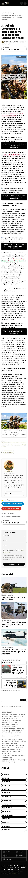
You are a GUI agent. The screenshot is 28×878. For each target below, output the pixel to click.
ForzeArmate (17, 731)
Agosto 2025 (6, 819)
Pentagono (7, 751)
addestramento (8, 712)
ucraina (6, 762)
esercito (15, 725)
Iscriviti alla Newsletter (12, 508)
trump (22, 760)
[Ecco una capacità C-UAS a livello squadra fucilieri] (14, 585)
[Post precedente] (6, 669)
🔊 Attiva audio (21, 56)
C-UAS (4, 514)
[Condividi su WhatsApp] (9, 49)
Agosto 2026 (6, 774)
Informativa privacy (7, 868)
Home (3, 13)
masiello (6, 747)
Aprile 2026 (5, 789)
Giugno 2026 (6, 782)
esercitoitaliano (9, 727)
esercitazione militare (8, 516)
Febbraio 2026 (6, 797)
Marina (8, 680)
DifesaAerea (16, 720)
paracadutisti (16, 749)
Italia (14, 743)
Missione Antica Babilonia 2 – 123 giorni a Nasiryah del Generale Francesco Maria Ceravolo (18, 671)
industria (7, 739)
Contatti (22, 866)
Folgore (6, 731)
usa (14, 762)
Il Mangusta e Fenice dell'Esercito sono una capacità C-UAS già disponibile (13, 624)
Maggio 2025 (6, 830)
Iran (23, 741)
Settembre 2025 (7, 815)
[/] (21, 3)
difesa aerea (10, 514)
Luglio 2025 (5, 822)
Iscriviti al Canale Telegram (13, 503)
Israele (6, 743)
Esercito (9, 13)
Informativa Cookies (20, 868)
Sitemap (17, 870)
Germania (7, 735)
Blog (13, 666)
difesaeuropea (8, 722)
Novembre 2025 (7, 808)
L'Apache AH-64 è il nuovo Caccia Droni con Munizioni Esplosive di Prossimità (13, 652)
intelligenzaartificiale (11, 741)
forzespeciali (8, 733)
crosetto (14, 718)
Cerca (23, 700)
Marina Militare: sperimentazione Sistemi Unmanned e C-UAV (10, 684)
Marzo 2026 (6, 793)
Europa (20, 729)
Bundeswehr (7, 716)
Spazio (22, 756)
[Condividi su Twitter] (6, 49)
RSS (22, 870)
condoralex (8, 471)
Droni (6, 725)
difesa (6, 720)
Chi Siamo (9, 866)
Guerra (16, 735)
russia (17, 751)
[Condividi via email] (15, 49)
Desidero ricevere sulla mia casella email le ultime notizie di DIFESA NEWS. (13, 557)
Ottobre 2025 (6, 811)
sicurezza (7, 754)
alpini (22, 714)
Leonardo (7, 745)
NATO (6, 749)
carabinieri (18, 716)
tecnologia (7, 758)
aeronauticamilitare (10, 714)
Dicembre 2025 (6, 804)
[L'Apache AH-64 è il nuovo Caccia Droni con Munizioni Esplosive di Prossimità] (14, 637)
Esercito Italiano (9, 729)
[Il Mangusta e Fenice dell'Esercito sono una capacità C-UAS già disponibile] (14, 610)
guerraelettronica (9, 737)
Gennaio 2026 (6, 800)
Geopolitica (19, 733)
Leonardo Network (14, 873)
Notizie (16, 866)
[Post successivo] (21, 684)
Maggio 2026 (6, 785)
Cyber (3, 620)
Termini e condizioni (7, 870)
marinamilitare (18, 745)
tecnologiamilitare (10, 760)
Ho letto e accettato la (13, 551)
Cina (5, 718)
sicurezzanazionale (10, 756)
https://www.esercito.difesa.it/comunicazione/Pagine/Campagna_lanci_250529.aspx (13, 444)
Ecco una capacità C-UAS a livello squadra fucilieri (13, 598)
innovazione (17, 739)
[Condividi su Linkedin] (12, 49)
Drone (18, 722)
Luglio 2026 (5, 778)
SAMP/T (19, 516)
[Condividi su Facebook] (3, 49)
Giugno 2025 (6, 826)
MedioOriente (17, 747)
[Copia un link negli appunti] (18, 49)
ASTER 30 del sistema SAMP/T (11, 154)
